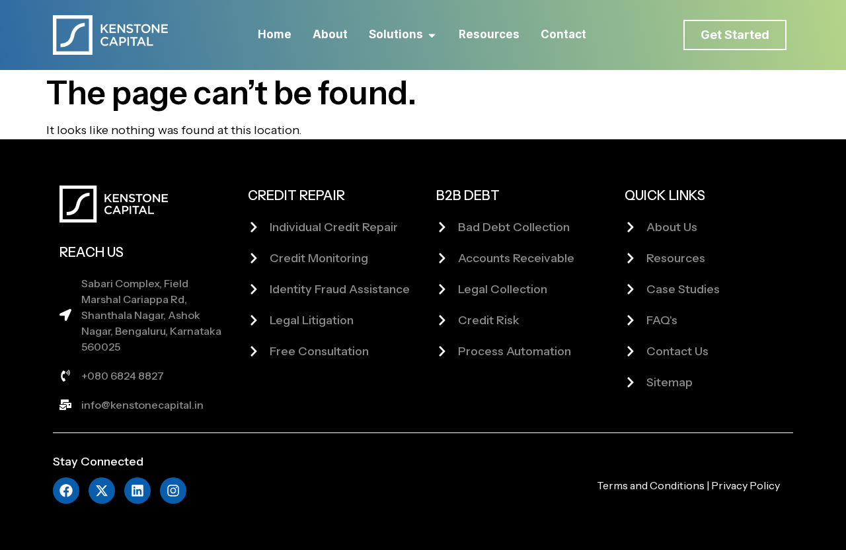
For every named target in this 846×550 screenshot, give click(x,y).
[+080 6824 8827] (65, 376)
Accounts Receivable (516, 258)
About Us (671, 227)
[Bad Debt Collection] (442, 227)
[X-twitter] (102, 490)
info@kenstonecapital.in (142, 404)
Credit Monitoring (319, 258)
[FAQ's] (630, 320)
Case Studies (683, 289)
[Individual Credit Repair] (254, 227)
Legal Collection (502, 289)
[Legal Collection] (442, 289)
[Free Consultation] (254, 351)
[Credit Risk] (442, 320)
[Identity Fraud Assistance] (254, 289)
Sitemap (669, 382)
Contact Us (677, 351)
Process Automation (514, 351)
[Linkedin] (137, 490)
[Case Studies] (630, 289)
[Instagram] (173, 490)
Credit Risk (488, 320)
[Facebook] (66, 490)
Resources (675, 258)
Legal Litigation (312, 320)
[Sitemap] (630, 382)
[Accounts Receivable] (442, 258)
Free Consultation (319, 351)
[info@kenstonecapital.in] (65, 405)
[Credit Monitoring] (254, 258)
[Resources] (630, 258)
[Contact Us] (630, 351)
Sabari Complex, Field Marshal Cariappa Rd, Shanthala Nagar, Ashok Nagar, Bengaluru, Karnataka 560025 (151, 315)
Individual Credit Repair (334, 227)
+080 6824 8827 (122, 375)
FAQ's (661, 320)
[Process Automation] (442, 351)
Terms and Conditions (651, 485)
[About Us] (630, 227)
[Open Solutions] (432, 35)
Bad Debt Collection (514, 227)
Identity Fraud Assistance (340, 289)
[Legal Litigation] (254, 320)
